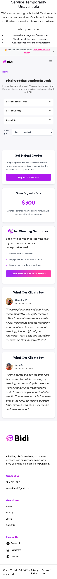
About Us (10, 525)
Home (5, 71)
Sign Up (9, 512)
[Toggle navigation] (51, 62)
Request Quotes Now (28, 177)
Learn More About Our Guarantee (29, 273)
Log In (9, 519)
